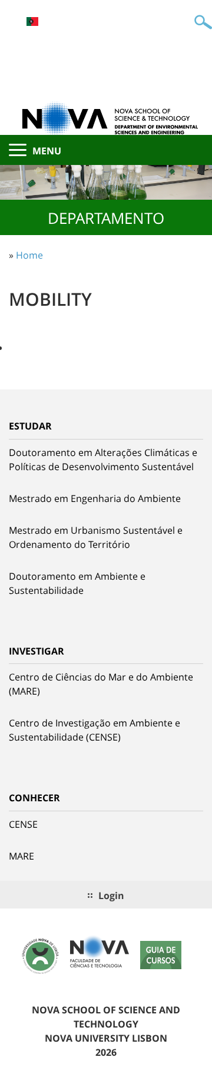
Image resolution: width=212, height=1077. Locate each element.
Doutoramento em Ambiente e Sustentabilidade (77, 583)
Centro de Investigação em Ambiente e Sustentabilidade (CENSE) (94, 730)
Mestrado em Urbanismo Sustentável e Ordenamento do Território (96, 537)
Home (29, 255)
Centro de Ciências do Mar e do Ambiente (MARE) (101, 684)
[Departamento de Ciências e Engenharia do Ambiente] (106, 117)
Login (111, 895)
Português (32, 21)
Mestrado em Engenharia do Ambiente (95, 498)
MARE (21, 856)
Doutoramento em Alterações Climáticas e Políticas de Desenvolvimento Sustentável (103, 459)
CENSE (23, 824)
